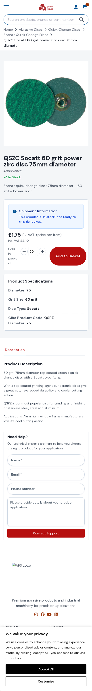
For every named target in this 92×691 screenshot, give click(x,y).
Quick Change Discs (64, 29)
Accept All (46, 669)
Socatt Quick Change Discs (26, 34)
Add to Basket (68, 256)
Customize (46, 681)
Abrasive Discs (31, 29)
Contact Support (46, 533)
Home (8, 29)
